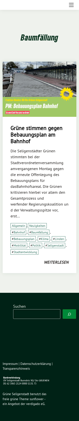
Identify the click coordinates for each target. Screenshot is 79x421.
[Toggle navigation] (71, 5)
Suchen (19, 306)
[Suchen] (69, 314)
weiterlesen (56, 262)
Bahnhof (19, 232)
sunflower (36, 399)
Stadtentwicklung (25, 252)
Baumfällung (39, 232)
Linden (59, 239)
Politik (36, 245)
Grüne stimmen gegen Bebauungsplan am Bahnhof (37, 134)
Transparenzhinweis (16, 368)
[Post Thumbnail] (39, 88)
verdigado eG (35, 404)
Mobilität (20, 245)
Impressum (10, 364)
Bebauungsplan (24, 239)
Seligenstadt (55, 245)
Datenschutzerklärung (35, 364)
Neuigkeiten (37, 226)
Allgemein (18, 226)
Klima (44, 239)
